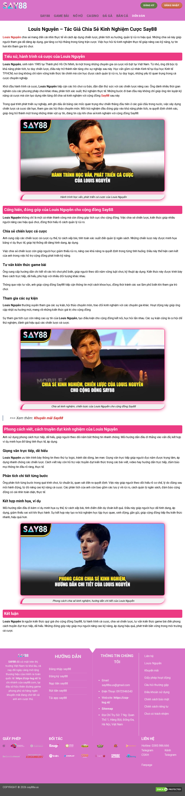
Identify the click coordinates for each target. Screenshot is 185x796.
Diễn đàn (138, 15)
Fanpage (146, 765)
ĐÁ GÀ (107, 16)
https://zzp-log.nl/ (27, 678)
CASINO (93, 16)
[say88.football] (21, 5)
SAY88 (45, 16)
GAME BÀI (61, 16)
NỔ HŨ (78, 16)
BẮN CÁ (122, 16)
